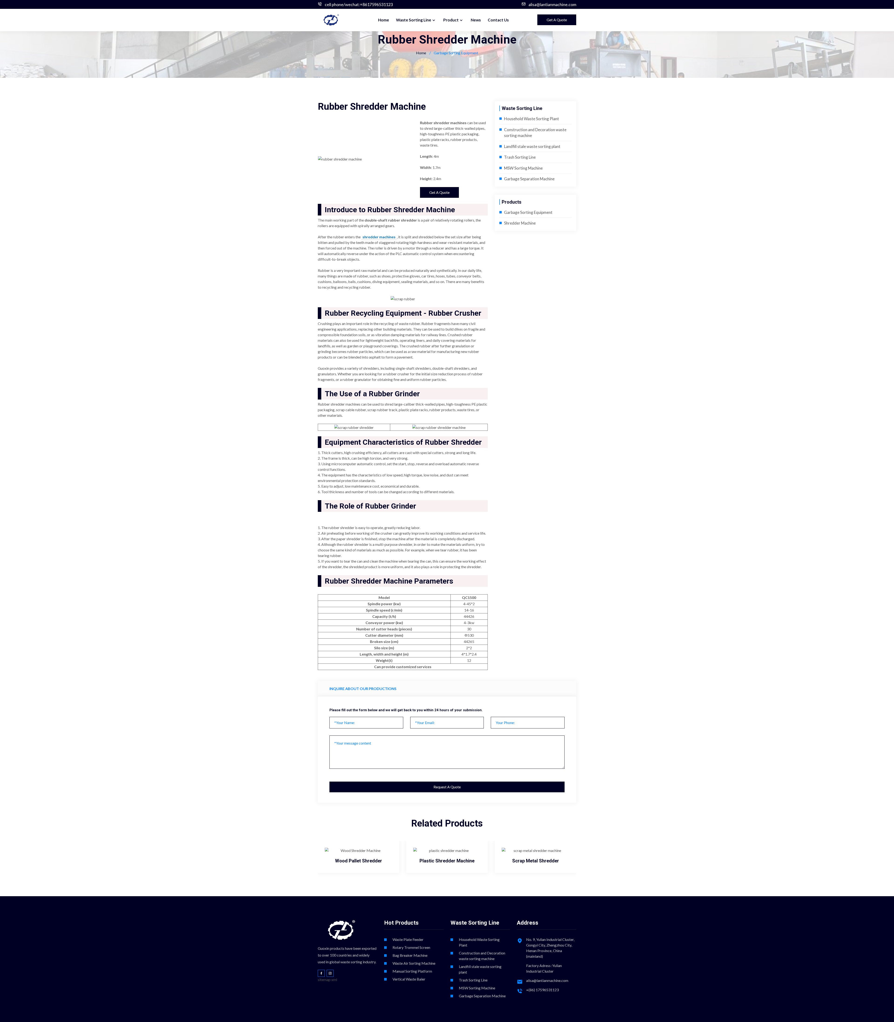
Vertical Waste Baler (409, 979)
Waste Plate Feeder (408, 939)
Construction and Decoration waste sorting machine (482, 956)
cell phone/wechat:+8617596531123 (359, 4)
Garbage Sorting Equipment (528, 212)
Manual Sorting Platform (412, 971)
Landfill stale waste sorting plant (532, 146)
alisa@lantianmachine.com (552, 4)
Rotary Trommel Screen (411, 947)
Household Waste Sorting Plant (531, 118)
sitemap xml (327, 979)
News (476, 19)
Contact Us (498, 19)
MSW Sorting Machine (523, 168)
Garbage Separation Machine (529, 178)
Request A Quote (447, 787)
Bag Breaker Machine (410, 955)
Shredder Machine (520, 223)
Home (383, 19)
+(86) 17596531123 (542, 990)
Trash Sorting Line (520, 157)
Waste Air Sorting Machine (414, 963)
